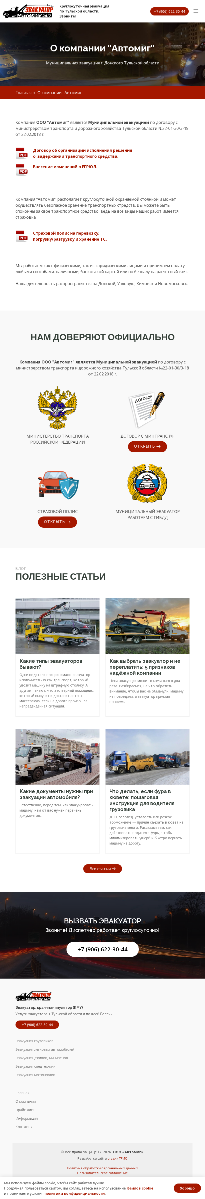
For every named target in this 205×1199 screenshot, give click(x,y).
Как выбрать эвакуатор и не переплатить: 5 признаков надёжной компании (145, 667)
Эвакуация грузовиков (35, 1041)
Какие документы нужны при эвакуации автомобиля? (56, 794)
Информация (27, 1118)
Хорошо (187, 1188)
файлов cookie (140, 1188)
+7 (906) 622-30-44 (103, 949)
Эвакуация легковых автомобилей (45, 1049)
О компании (26, 1101)
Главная (24, 92)
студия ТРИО (118, 1158)
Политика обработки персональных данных (102, 1168)
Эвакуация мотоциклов (35, 1075)
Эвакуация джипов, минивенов (42, 1058)
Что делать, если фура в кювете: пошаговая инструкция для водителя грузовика (142, 800)
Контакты (24, 1127)
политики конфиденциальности (74, 1193)
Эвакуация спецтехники (36, 1066)
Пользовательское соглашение (102, 1173)
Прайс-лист (25, 1110)
